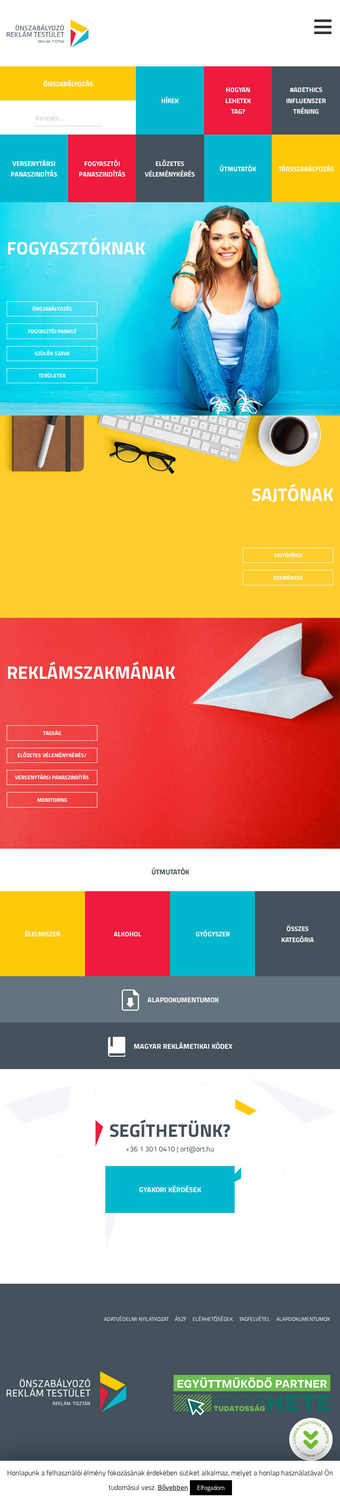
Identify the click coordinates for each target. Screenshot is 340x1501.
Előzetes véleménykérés (170, 168)
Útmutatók (238, 168)
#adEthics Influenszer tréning (306, 100)
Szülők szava (52, 353)
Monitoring (52, 800)
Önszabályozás (68, 84)
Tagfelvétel (254, 1319)
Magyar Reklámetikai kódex (183, 1046)
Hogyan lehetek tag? (238, 100)
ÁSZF (180, 1319)
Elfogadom (211, 1487)
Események (288, 577)
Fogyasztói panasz (52, 331)
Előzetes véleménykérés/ (52, 755)
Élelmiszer (42, 934)
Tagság (52, 733)
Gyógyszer (213, 934)
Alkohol (127, 934)
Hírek (170, 101)
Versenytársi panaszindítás (34, 168)
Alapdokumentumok (183, 999)
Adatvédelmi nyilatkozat (136, 1319)
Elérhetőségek (213, 1319)
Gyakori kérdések (170, 1189)
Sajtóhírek (288, 555)
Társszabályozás (306, 168)
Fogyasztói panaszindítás (102, 168)
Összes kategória (297, 934)
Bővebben (173, 1487)
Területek (52, 375)
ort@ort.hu (197, 1148)
